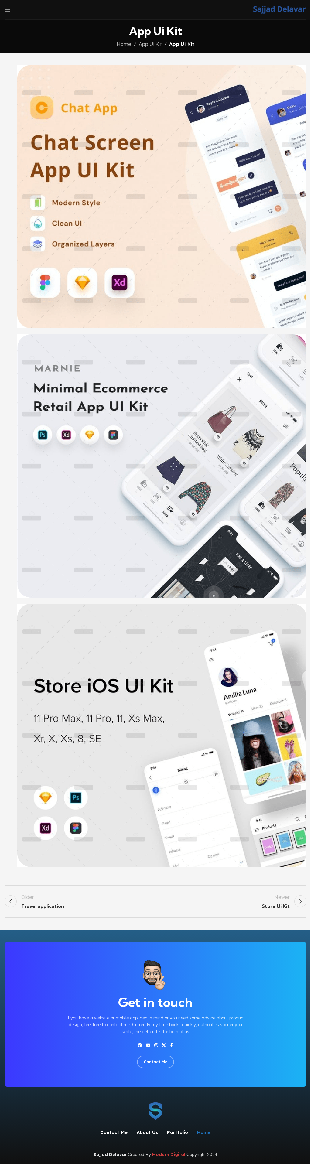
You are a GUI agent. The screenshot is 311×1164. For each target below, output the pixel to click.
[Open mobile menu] (8, 10)
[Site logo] (279, 9)
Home (124, 44)
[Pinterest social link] (140, 1045)
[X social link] (164, 1045)
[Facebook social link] (171, 1045)
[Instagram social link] (156, 1045)
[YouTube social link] (148, 1045)
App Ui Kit (150, 44)
